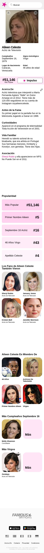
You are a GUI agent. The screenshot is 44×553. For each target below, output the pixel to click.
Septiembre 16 (9, 58)
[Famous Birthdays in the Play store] (29, 528)
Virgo (25, 58)
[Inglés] (7, 536)
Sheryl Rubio (8, 156)
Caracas (6, 67)
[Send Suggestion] (41, 90)
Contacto (17, 543)
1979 (4, 61)
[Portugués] (14, 536)
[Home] (22, 516)
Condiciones (35, 543)
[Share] (8, 13)
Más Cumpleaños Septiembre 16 (20, 416)
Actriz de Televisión (11, 50)
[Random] (35, 13)
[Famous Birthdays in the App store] (14, 528)
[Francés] (22, 536)
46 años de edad (31, 67)
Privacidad (25, 543)
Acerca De (8, 543)
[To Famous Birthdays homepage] (4, 4)
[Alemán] (37, 536)
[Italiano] (29, 536)
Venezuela (7, 70)
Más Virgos (8, 449)
